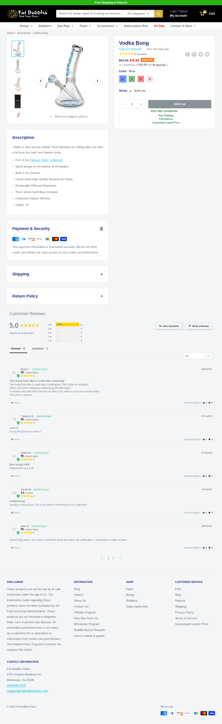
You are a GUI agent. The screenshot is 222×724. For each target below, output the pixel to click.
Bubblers (45, 26)
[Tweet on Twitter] (200, 54)
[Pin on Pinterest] (194, 54)
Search (78, 594)
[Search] (158, 14)
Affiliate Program (85, 612)
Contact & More (181, 26)
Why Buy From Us (86, 618)
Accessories (105, 26)
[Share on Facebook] (187, 54)
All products (24, 32)
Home (10, 32)
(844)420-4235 (16, 685)
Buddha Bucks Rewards (89, 630)
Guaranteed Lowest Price (191, 624)
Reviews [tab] (16, 348)
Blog (77, 589)
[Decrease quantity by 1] (122, 104)
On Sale (159, 26)
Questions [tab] (38, 348)
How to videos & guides (89, 636)
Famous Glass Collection (46, 160)
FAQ (178, 589)
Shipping (180, 606)
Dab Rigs (63, 26)
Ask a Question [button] (171, 326)
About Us (80, 600)
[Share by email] (207, 54)
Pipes (83, 26)
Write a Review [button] (200, 326)
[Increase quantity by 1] (141, 104)
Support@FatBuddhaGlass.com (27, 691)
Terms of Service (186, 618)
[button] (164, 64)
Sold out (180, 104)
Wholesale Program (87, 624)
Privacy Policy (184, 612)
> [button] (120, 558)
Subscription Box (136, 26)
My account (178, 15)
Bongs (24, 26)
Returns (180, 600)
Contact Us (81, 606)
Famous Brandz (130, 49)
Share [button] (17, 402)
